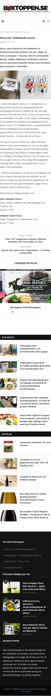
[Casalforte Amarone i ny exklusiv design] (8, 481)
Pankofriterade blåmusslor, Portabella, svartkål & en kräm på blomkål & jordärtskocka (34, 384)
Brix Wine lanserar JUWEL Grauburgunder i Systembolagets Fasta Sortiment (33, 498)
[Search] (48, 21)
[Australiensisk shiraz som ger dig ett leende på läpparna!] (11, 629)
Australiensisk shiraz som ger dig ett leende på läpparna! (35, 627)
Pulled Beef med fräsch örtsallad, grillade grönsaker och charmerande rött (35, 365)
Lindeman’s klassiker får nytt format (35, 444)
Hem (2, 32)
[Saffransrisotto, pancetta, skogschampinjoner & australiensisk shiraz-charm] (11, 605)
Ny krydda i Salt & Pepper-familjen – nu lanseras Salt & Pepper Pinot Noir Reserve (35, 514)
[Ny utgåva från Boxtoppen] (25, 286)
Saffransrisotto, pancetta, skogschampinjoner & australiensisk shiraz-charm (34, 607)
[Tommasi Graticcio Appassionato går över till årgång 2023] (8, 463)
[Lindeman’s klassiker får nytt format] (8, 446)
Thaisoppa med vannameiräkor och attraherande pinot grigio (34, 348)
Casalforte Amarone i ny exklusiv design (33, 478)
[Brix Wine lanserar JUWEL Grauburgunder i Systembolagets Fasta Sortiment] (8, 498)
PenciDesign (25, 691)
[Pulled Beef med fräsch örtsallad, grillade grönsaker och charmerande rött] (8, 367)
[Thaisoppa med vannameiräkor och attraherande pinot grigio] (8, 350)
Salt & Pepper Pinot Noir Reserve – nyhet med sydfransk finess (34, 586)
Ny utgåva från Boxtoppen (25, 307)
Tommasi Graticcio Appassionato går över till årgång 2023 (34, 462)
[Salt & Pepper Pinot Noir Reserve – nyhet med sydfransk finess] (11, 587)
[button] (2, 290)
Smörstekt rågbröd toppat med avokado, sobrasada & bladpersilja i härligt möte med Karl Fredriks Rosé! (34, 420)
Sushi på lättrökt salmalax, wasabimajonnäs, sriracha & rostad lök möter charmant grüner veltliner (35, 402)
